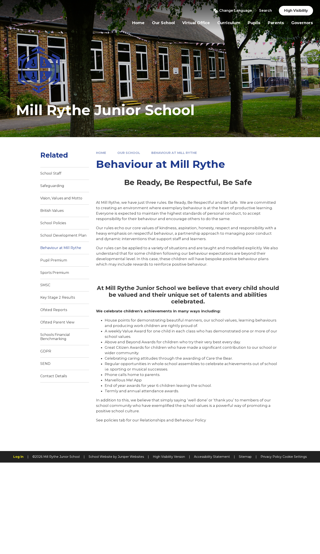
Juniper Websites (131, 457)
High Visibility (296, 10)
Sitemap (245, 457)
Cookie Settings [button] (295, 457)
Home (101, 153)
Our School (128, 153)
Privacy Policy (271, 457)
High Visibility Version (169, 457)
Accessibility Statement (212, 457)
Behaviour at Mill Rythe (174, 153)
